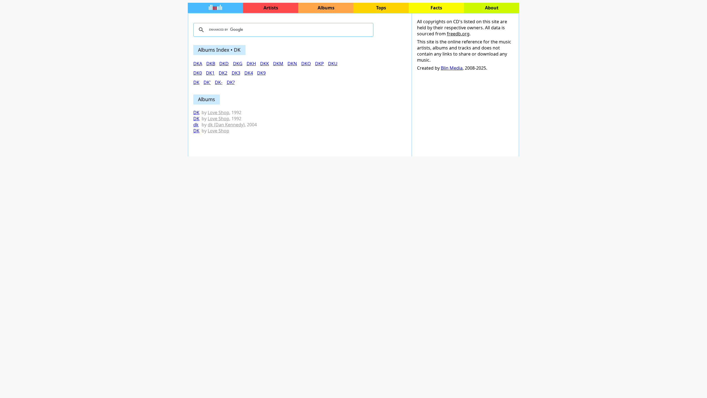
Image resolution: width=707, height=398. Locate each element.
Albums (326, 8)
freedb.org (458, 34)
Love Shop (218, 112)
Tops (381, 8)
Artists (270, 8)
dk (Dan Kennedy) (226, 125)
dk (196, 125)
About (491, 8)
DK (196, 112)
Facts (436, 8)
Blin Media (452, 68)
